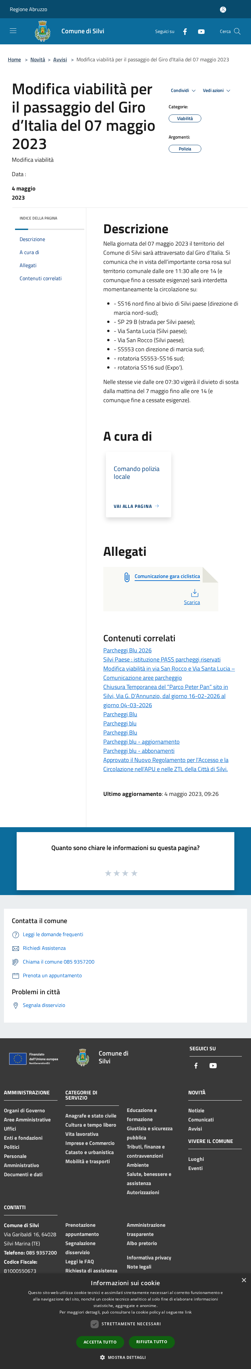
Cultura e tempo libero (90, 1125)
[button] (125, 1357)
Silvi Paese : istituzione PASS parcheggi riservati (162, 659)
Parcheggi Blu (120, 714)
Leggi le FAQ (79, 1261)
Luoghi (196, 1159)
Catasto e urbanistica (89, 1152)
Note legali (139, 1266)
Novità (37, 59)
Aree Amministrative (27, 1119)
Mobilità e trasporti (87, 1161)
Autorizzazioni (143, 1192)
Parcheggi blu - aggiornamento (141, 741)
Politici (11, 1147)
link (188, 1312)
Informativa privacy (149, 1257)
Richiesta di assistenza (91, 1270)
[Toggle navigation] (13, 31)
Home (14, 59)
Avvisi (60, 59)
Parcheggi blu (120, 723)
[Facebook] (182, 31)
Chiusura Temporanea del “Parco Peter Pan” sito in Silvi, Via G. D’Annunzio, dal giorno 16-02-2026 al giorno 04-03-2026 (165, 695)
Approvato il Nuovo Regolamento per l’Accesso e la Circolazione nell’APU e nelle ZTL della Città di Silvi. (165, 764)
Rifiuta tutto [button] (151, 1342)
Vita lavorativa (81, 1134)
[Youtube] (198, 31)
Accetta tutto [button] (100, 1342)
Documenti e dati (23, 1174)
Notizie (196, 1110)
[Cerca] (237, 31)
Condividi (180, 90)
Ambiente (138, 1165)
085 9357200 (41, 1252)
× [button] (243, 1280)
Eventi (195, 1168)
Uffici (10, 1129)
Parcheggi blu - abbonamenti (139, 750)
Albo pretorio (142, 1243)
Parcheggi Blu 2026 (127, 650)
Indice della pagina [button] (38, 218)
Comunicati (201, 1119)
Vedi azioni (214, 90)
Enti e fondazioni (23, 1138)
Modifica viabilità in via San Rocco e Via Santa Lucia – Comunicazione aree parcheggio (169, 673)
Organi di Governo (24, 1110)
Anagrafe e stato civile (90, 1115)
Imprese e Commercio (90, 1143)
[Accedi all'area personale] (223, 10)
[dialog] (125, 1321)
